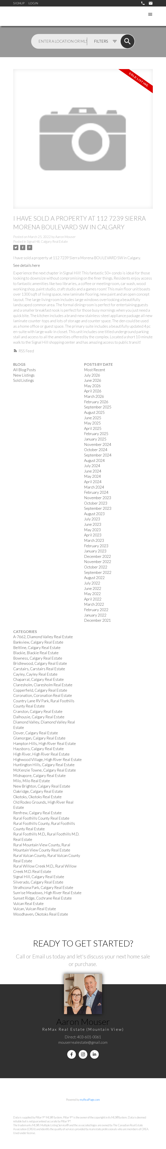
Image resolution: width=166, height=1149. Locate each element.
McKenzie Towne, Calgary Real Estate (44, 770)
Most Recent (94, 369)
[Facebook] (71, 1054)
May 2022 (92, 593)
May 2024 (92, 476)
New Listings (24, 375)
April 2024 (92, 481)
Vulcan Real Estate (28, 903)
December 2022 (97, 556)
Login (33, 3)
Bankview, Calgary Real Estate (38, 642)
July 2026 (92, 375)
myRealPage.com (90, 1099)
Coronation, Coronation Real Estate (42, 695)
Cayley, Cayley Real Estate (35, 674)
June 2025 (92, 418)
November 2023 (97, 497)
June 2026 (92, 380)
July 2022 (92, 583)
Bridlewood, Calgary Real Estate (40, 663)
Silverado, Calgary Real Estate (38, 882)
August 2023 (94, 513)
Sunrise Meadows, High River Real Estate (47, 892)
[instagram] (83, 1054)
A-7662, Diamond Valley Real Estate (43, 636)
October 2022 (95, 567)
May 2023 (92, 530)
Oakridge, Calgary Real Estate (38, 791)
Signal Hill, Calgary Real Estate (47, 241)
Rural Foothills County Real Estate (41, 818)
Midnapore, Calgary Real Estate (39, 775)
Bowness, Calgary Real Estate (37, 658)
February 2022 (96, 609)
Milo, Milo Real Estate (31, 780)
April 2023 (92, 535)
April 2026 (92, 391)
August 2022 (94, 577)
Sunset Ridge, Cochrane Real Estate (42, 898)
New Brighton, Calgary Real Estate (41, 786)
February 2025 (96, 433)
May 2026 (92, 386)
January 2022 (95, 615)
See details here (26, 265)
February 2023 (96, 546)
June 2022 (92, 588)
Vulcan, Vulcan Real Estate (34, 908)
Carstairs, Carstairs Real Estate (39, 669)
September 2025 (97, 407)
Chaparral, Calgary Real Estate (38, 679)
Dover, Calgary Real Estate (35, 733)
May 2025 (92, 423)
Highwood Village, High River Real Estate (47, 759)
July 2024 (92, 465)
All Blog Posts (24, 369)
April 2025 (92, 428)
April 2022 (92, 599)
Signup (18, 3)
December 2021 (97, 620)
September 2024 (97, 455)
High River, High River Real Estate (41, 754)
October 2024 (95, 449)
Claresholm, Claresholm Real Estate (42, 685)
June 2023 (92, 524)
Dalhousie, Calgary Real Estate (38, 717)
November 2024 (97, 444)
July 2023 (92, 519)
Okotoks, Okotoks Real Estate (37, 797)
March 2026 (94, 396)
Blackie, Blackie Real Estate (36, 653)
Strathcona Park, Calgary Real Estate (43, 887)
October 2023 (95, 503)
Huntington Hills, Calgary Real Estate (44, 764)
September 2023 (97, 508)
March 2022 (94, 604)
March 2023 (94, 540)
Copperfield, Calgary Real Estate (40, 690)
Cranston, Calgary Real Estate (37, 711)
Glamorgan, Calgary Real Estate (39, 738)
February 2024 (96, 492)
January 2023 (95, 551)
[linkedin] (94, 1054)
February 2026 (96, 402)
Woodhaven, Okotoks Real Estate (40, 914)
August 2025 (94, 412)
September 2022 (97, 572)
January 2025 (95, 439)
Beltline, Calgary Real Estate (37, 647)
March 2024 (94, 487)
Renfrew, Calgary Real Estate (37, 813)
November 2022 (97, 561)
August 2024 (94, 460)
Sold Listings (23, 380)
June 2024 (92, 471)
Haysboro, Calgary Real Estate (38, 748)
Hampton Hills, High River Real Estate (44, 743)
